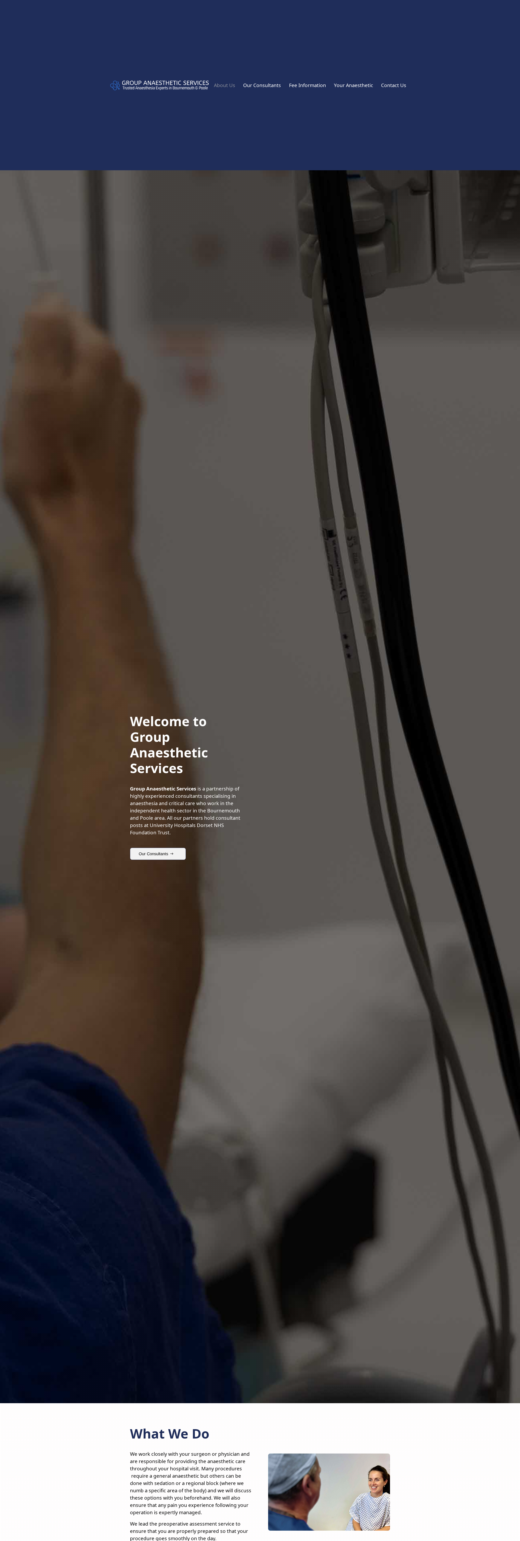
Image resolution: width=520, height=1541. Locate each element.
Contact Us (393, 85)
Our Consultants (262, 85)
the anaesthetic (215, 1461)
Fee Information (307, 85)
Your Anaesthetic (353, 85)
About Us (224, 85)
